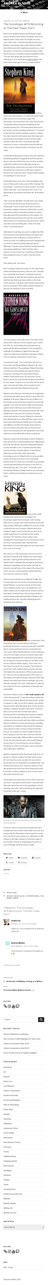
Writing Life (8, 1208)
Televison (7, 1175)
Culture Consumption (11, 1091)
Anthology (7, 1067)
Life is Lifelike (8, 1133)
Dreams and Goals (10, 1095)
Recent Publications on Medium (16, 1034)
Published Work (9, 1156)
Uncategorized (9, 1189)
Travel (5, 1185)
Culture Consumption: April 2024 (16, 1048)
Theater (6, 1180)
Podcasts (7, 1147)
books (10, 896)
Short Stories (8, 1166)
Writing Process (9, 1213)
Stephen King (32, 896)
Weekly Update (9, 1203)
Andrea (26, 21)
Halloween (7, 1124)
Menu (25, 12)
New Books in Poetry (11, 1142)
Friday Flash (8, 1109)
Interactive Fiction (10, 1128)
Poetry (6, 1152)
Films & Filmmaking (11, 1105)
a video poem (32, 59)
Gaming (6, 1114)
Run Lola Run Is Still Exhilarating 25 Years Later (22, 1039)
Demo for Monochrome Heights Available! (20, 1053)
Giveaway (7, 1119)
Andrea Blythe (17, 3)
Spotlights (7, 1171)
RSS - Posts (8, 1267)
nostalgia (19, 896)
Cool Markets (8, 1086)
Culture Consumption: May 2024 (16, 1044)
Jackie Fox (16, 921)
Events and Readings (11, 1100)
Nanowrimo (8, 1138)
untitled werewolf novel (12, 1194)
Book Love (12, 892)
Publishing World (10, 1161)
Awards (6, 1077)
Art (4, 1072)
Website (6, 1199)
